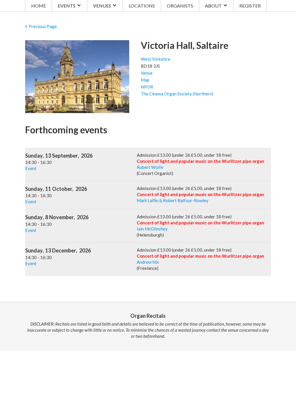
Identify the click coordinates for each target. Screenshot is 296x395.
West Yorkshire (155, 59)
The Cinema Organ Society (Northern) (177, 93)
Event (30, 168)
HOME (38, 5)
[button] (69, 6)
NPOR (147, 86)
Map (145, 79)
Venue (147, 72)
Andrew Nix (148, 262)
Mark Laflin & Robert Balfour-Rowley (172, 200)
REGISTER (250, 5)
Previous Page (43, 26)
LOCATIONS (142, 5)
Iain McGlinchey (152, 228)
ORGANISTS (180, 5)
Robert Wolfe (150, 167)
